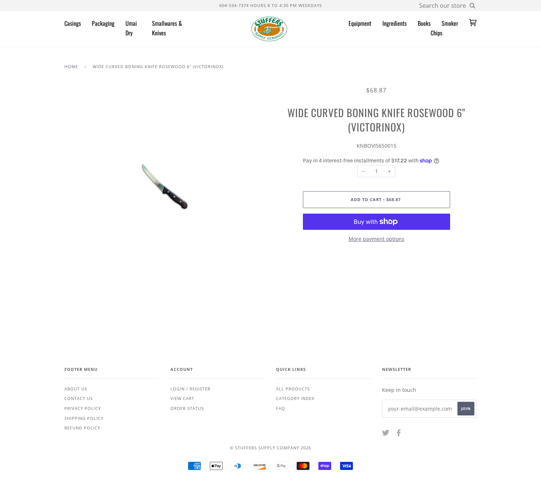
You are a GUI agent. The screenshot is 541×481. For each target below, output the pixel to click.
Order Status (187, 408)
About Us (75, 389)
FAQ (280, 408)
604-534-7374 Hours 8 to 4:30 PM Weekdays (270, 5)
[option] (164, 186)
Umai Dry (131, 28)
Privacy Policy (82, 408)
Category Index (295, 398)
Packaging (103, 23)
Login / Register (190, 389)
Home (71, 66)
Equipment (360, 23)
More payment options (376, 238)
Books (424, 23)
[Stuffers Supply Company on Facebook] (399, 434)
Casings (72, 23)
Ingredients (394, 23)
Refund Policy (82, 428)
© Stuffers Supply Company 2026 (270, 447)
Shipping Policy (83, 418)
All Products (293, 389)
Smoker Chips (444, 28)
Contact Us (78, 398)
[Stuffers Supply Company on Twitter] (386, 434)
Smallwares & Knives (167, 28)
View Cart (182, 398)
